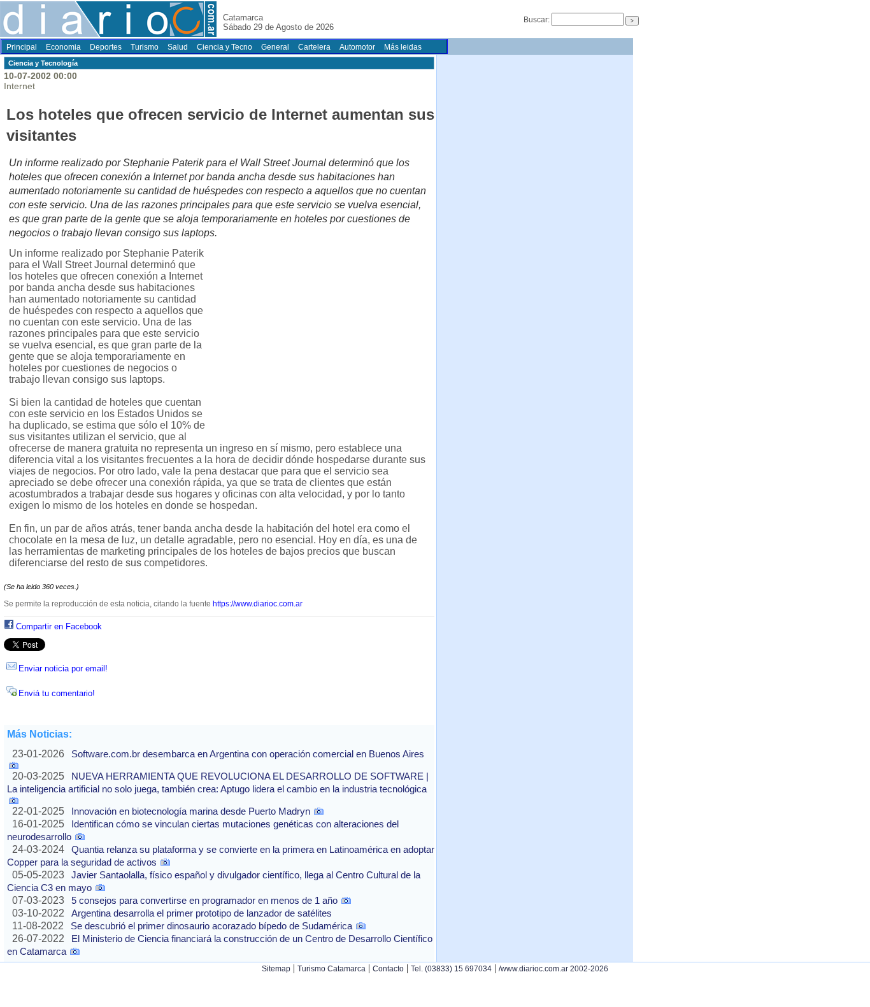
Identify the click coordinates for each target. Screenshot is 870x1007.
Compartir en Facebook (59, 626)
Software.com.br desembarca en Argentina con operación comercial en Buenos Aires (247, 753)
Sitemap (276, 968)
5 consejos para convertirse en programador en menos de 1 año (204, 900)
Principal (21, 47)
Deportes (106, 47)
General (275, 47)
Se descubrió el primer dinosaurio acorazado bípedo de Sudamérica (211, 925)
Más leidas (403, 47)
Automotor (357, 47)
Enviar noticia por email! (63, 668)
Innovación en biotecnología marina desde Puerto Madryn (190, 811)
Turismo (145, 47)
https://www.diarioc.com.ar (258, 603)
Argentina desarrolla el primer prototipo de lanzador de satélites (201, 913)
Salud (178, 47)
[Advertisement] (317, 342)
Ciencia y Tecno (224, 47)
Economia (63, 47)
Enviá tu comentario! (56, 693)
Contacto (388, 968)
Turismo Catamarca (331, 968)
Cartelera (314, 47)
